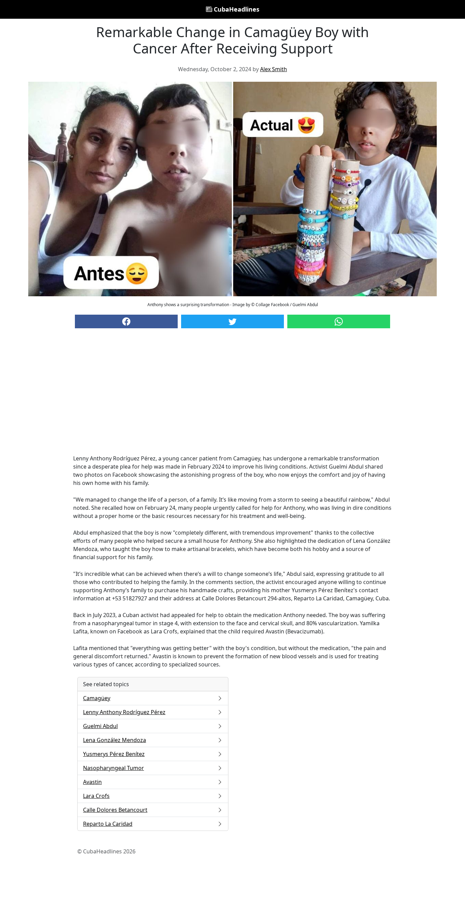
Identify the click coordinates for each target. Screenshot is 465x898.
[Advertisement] (232, 398)
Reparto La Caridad (107, 824)
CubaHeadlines (235, 9)
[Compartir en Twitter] (232, 321)
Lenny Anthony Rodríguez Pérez (124, 712)
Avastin (92, 782)
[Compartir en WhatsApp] (338, 321)
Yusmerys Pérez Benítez (114, 754)
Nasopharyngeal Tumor (113, 768)
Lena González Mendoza (114, 740)
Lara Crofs (96, 796)
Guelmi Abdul (100, 726)
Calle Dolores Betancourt (115, 810)
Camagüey (96, 698)
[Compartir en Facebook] (126, 321)
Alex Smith (273, 69)
